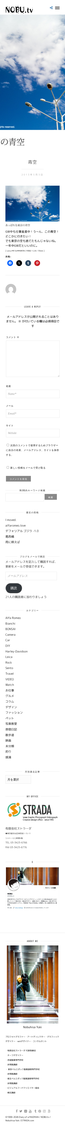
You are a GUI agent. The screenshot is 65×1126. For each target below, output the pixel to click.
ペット (9, 718)
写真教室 (11, 724)
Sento (9, 668)
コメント (12, 337)
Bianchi (10, 623)
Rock (8, 662)
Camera (10, 635)
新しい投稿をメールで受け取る (28, 467)
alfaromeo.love (15, 525)
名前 (8, 386)
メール (10, 405)
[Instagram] (44, 1111)
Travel (9, 674)
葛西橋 (9, 537)
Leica (8, 657)
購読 (13, 588)
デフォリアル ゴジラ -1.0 (22, 531)
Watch (9, 685)
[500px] (48, 1111)
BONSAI (10, 629)
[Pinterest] (39, 1111)
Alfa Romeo (13, 618)
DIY (7, 646)
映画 (8, 740)
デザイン (11, 707)
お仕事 (9, 690)
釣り (8, 752)
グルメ (9, 696)
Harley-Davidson (16, 651)
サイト (10, 425)
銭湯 (8, 757)
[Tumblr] (34, 1111)
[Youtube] (30, 1111)
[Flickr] (25, 1111)
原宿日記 (11, 729)
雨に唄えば (12, 542)
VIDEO (9, 679)
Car (7, 640)
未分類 (9, 746)
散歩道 (9, 735)
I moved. (10, 520)
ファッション (14, 713)
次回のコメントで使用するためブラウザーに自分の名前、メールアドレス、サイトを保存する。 (32, 449)
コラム (9, 701)
